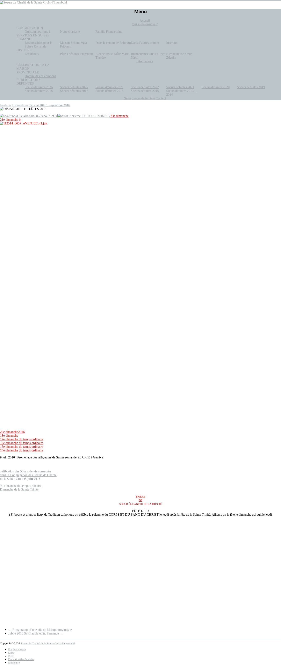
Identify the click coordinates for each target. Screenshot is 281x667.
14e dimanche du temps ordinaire (21, 450)
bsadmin (5, 105)
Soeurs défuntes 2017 (74, 91)
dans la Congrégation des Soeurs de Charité (28, 475)
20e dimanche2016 (12, 432)
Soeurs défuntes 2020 (216, 87)
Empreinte (14, 662)
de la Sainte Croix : (20, 478)
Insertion (172, 42)
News (127, 98)
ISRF (11, 656)
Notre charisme (70, 31)
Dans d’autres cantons (145, 42)
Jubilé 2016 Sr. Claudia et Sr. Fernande (35, 633)
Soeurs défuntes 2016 (109, 91)
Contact (161, 98)
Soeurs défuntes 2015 (145, 91)
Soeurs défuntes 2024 (109, 87)
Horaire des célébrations (40, 76)
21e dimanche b (10, 119)
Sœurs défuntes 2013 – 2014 (181, 92)
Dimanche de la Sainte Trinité (19, 489)
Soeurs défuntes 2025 (74, 87)
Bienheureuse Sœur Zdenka (179, 55)
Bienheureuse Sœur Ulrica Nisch (148, 55)
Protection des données (21, 659)
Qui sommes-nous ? (145, 24)
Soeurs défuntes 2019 (251, 87)
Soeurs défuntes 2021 (180, 87)
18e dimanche (9, 435)
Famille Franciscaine (108, 31)
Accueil (145, 20)
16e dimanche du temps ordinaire (21, 443)
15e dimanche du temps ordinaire (21, 446)
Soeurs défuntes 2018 (39, 91)
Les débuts (32, 54)
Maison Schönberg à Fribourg (73, 44)
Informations (144, 61)
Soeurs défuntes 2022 (145, 87)
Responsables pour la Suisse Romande (38, 44)
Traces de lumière (143, 98)
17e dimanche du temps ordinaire (21, 439)
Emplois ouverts (17, 649)
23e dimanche (119, 116)
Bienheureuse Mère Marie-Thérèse (112, 55)
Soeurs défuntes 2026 (39, 87)
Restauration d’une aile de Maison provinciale (40, 629)
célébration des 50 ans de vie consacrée (25, 471)
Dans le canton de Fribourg (113, 42)
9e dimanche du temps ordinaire (20, 485)
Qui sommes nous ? (37, 31)
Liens (11, 652)
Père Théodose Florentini (76, 54)
